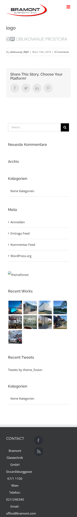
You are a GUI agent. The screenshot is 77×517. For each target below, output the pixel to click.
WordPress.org (20, 256)
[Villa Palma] (30, 307)
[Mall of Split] (60, 322)
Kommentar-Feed (22, 245)
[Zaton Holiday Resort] (30, 322)
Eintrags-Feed (20, 233)
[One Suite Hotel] (45, 322)
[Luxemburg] (15, 337)
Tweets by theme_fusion (25, 370)
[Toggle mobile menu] (69, 7)
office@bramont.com (21, 513)
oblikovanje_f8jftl (19, 52)
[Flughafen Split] (15, 322)
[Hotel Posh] (15, 307)
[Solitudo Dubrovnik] (45, 307)
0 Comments (61, 52)
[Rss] (38, 451)
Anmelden (17, 222)
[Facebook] (38, 440)
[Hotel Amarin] (60, 307)
